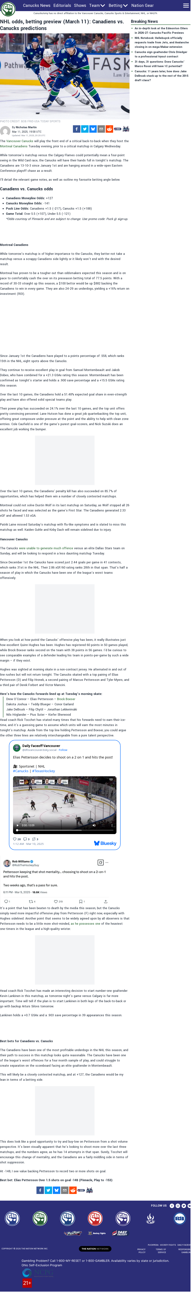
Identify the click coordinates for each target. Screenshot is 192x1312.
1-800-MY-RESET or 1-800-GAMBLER (82, 1261)
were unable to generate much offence (46, 548)
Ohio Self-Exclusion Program (42, 1265)
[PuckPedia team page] (125, 129)
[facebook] (76, 129)
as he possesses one (85, 924)
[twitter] (85, 129)
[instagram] (178, 1206)
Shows (80, 6)
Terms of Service (161, 1251)
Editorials (62, 6)
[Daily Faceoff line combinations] (117, 129)
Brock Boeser (66, 699)
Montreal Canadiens (14, 146)
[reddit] (109, 129)
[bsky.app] (93, 129)
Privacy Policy (141, 1251)
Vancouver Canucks (19, 141)
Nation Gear (142, 6)
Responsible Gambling (185, 1251)
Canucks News (36, 6)
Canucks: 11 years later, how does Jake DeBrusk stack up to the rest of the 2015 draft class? (161, 75)
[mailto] (101, 129)
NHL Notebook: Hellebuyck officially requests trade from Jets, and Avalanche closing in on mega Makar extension (162, 42)
